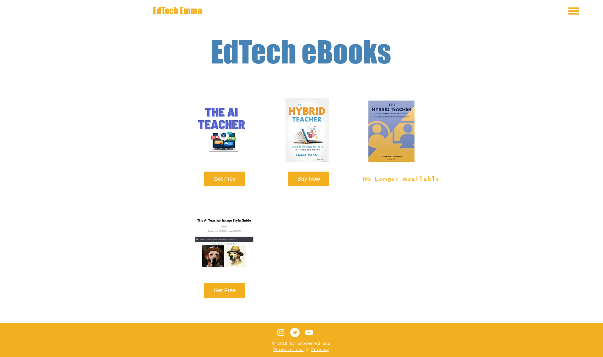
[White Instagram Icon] (280, 332)
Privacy (320, 350)
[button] (573, 11)
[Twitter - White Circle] (295, 332)
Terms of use (289, 350)
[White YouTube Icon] (309, 332)
